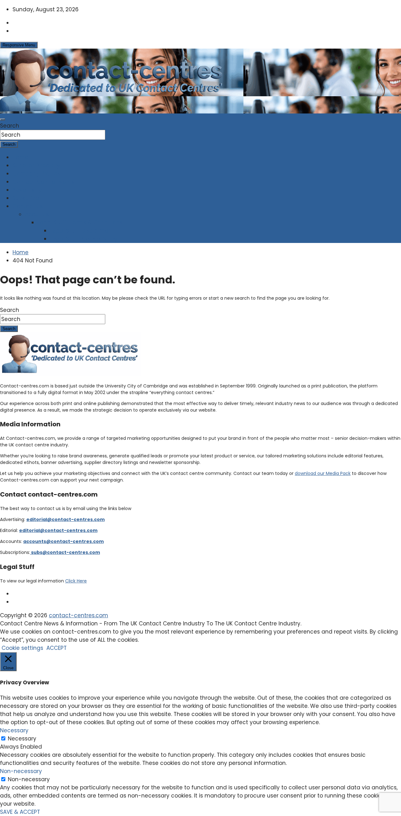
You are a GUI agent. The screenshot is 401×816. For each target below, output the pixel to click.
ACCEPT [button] (56, 648)
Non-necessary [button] (21, 771)
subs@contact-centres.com (65, 552)
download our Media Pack (323, 473)
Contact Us (28, 206)
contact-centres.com (78, 615)
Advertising (28, 190)
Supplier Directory (36, 165)
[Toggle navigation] (2, 119)
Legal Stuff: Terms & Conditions (80, 222)
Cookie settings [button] (22, 648)
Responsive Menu (19, 45)
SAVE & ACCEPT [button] (20, 812)
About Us (37, 214)
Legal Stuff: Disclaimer (80, 230)
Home (21, 157)
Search (9, 125)
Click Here (76, 581)
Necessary (22, 738)
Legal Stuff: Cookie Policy (83, 239)
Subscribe (26, 198)
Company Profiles (36, 173)
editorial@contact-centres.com (65, 519)
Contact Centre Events (43, 182)
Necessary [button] (14, 730)
